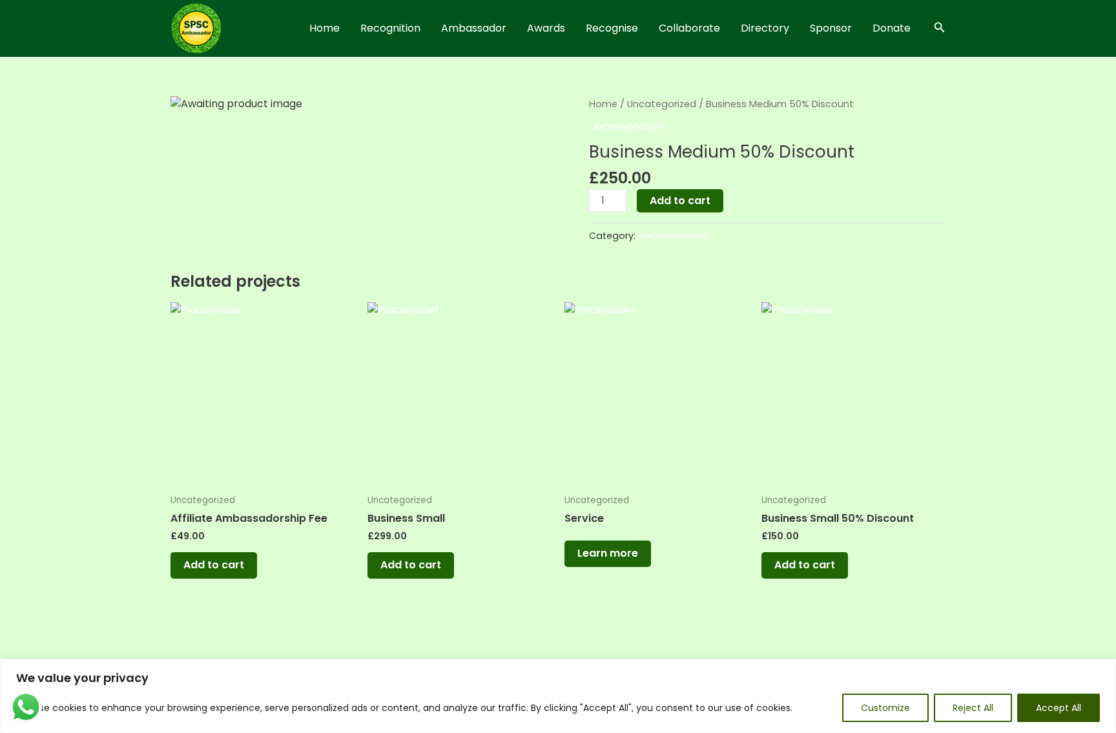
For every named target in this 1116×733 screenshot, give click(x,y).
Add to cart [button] (213, 564)
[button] (940, 28)
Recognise (612, 28)
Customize (885, 707)
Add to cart (680, 200)
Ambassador (473, 28)
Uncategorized (661, 104)
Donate (892, 28)
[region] (558, 696)
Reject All (973, 707)
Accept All (1058, 707)
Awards (546, 28)
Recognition (390, 28)
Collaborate (689, 28)
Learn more (607, 553)
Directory (765, 28)
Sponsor (831, 28)
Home (324, 28)
